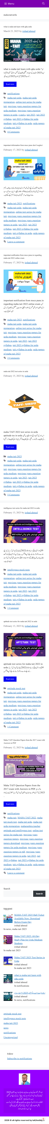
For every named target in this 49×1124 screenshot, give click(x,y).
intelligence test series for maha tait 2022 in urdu (22, 508)
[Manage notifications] (43, 1119)
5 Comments (13, 495)
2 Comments (13, 358)
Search (7, 889)
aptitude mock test (16, 688)
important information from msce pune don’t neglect (23, 145)
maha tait (11, 817)
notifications (13, 93)
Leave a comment (15, 242)
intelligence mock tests (18, 570)
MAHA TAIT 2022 (27, 817)
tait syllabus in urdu (22, 123)
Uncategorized (11, 1037)
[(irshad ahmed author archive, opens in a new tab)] (24, 1084)
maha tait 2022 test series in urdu (16, 371)
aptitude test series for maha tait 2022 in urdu (20, 621)
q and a (22, 115)
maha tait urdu (14, 98)
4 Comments (13, 132)
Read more (10, 84)
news (6, 1028)
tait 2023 (31, 115)
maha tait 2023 (14, 203)
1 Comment (13, 608)
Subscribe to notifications (19, 1058)
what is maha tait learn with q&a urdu (18, 27)
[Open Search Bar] (43, 3)
